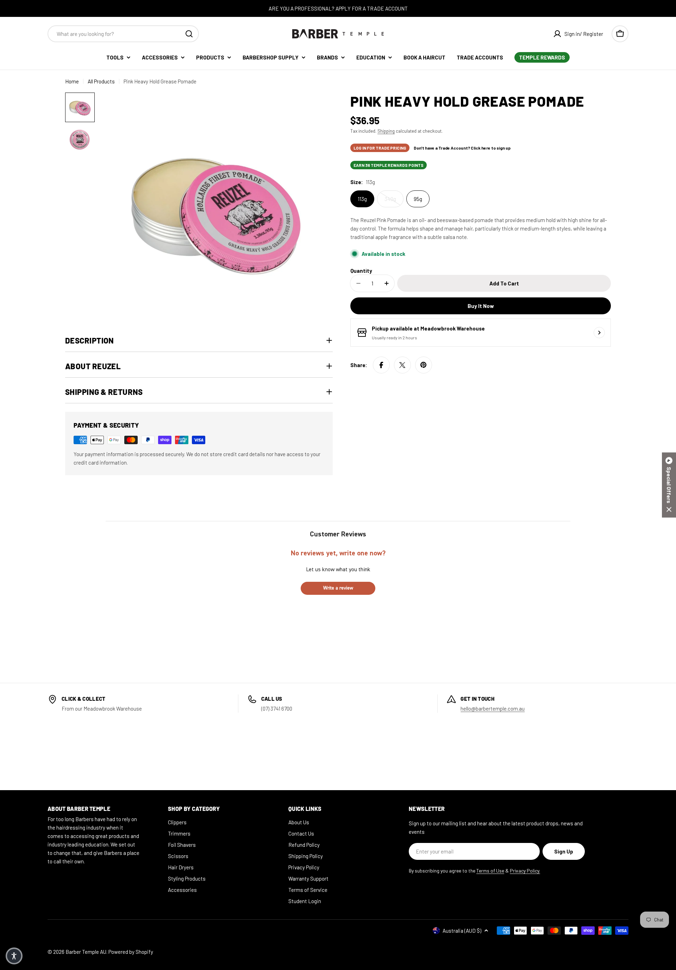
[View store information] (599, 332)
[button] (669, 485)
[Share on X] (402, 365)
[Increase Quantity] (386, 283)
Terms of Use (490, 871)
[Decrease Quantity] (358, 283)
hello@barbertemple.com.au (493, 708)
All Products (101, 81)
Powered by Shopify (130, 952)
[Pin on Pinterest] (423, 365)
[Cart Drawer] (620, 33)
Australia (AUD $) (462, 930)
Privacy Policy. (525, 871)
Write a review (338, 588)
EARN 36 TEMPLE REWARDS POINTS (388, 165)
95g (418, 199)
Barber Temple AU (85, 952)
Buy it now (481, 306)
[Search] (189, 34)
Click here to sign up (491, 147)
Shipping (386, 131)
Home (72, 81)
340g (390, 199)
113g (362, 199)
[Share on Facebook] (381, 365)
